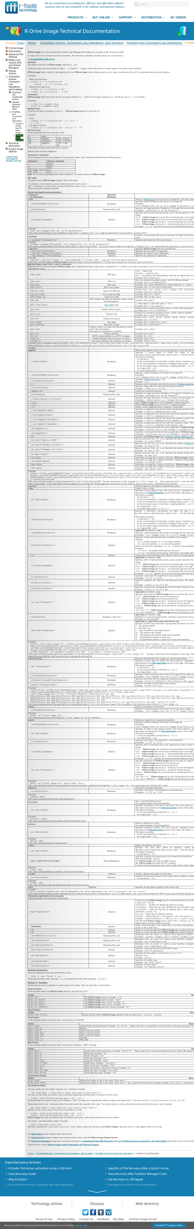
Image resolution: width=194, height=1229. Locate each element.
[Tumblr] (101, 1212)
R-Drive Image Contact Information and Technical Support (73, 1145)
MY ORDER (178, 17)
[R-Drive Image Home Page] (13, 31)
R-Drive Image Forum (143, 1219)
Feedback (103, 1219)
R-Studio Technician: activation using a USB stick (40, 1168)
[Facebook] (93, 1212)
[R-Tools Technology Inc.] (21, 7)
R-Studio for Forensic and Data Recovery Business (41, 1185)
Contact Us (86, 1219)
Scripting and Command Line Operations (155, 42)
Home (32, 42)
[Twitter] (85, 1212)
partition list (149, 199)
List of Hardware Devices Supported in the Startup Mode (142, 1141)
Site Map (118, 1219)
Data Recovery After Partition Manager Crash (137, 1174)
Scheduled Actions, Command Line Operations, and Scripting (82, 42)
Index (21, 43)
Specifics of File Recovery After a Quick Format (138, 1168)
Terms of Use (44, 1219)
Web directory (147, 1203)
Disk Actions (37, 1134)
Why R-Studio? (18, 1179)
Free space (109, 305)
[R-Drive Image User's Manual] (183, 31)
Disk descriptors (156, 493)
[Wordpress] (108, 1212)
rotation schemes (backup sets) (180, 437)
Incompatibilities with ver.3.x (42, 59)
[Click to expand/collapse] (28, 59)
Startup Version (38, 1138)
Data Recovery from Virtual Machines (132, 1185)
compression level (151, 380)
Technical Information (41, 1141)
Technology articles (47, 1203)
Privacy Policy (66, 1219)
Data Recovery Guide (22, 1174)
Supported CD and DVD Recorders (98, 1141)
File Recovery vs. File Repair (125, 1179)
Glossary (97, 1203)
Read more (81, 1225)
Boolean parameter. (186, 384)
